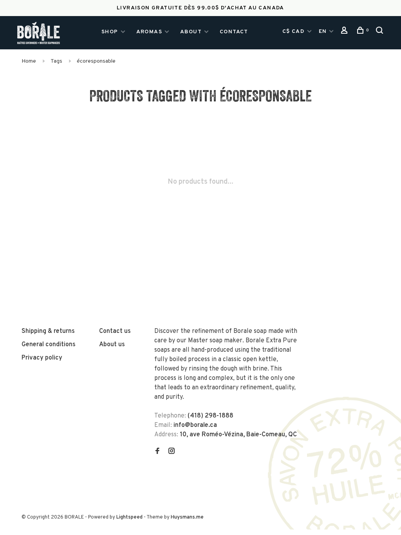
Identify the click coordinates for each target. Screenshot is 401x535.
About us (112, 345)
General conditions (49, 345)
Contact (234, 32)
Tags (56, 61)
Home (29, 61)
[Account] (345, 32)
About (191, 32)
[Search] (380, 32)
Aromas (149, 32)
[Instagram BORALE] (171, 452)
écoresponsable (96, 61)
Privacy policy (42, 358)
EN (323, 31)
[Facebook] (157, 452)
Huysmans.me (187, 517)
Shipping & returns (48, 331)
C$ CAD (294, 31)
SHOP (109, 32)
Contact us (115, 331)
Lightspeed (129, 517)
